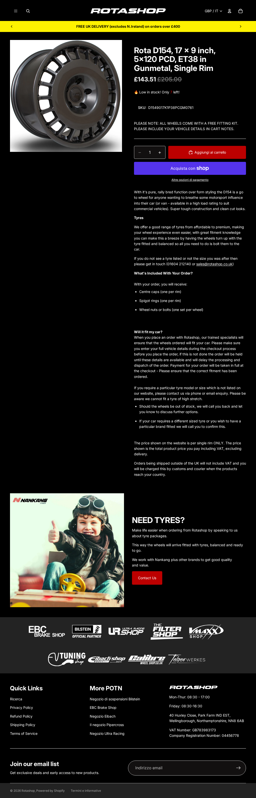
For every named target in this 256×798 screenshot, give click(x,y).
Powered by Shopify (50, 791)
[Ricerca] (28, 10)
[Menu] (16, 11)
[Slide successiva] (240, 26)
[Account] (229, 10)
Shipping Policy (22, 725)
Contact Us (147, 578)
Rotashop (28, 791)
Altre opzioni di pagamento (190, 180)
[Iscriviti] (238, 768)
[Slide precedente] (11, 26)
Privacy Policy (21, 707)
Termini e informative (86, 791)
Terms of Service (24, 733)
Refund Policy (21, 716)
